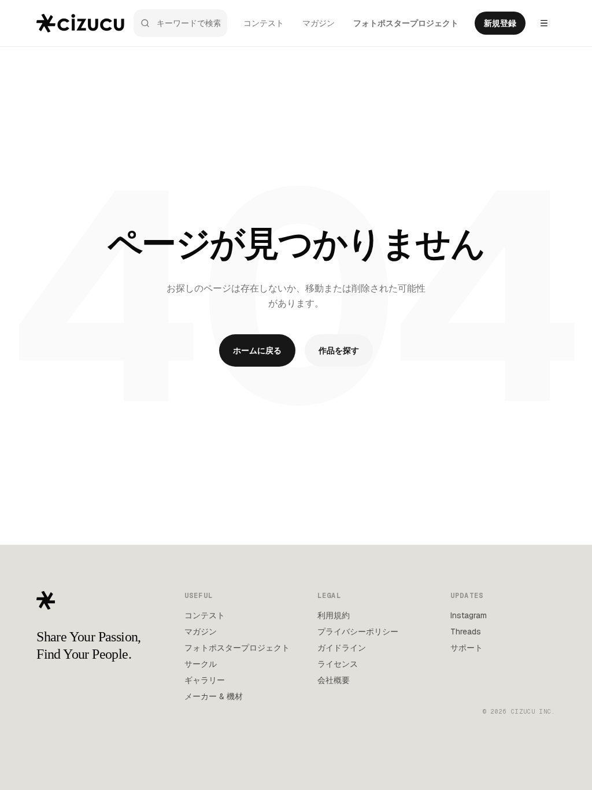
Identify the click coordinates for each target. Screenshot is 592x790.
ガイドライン (341, 648)
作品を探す (339, 350)
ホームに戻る (257, 350)
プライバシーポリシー (357, 631)
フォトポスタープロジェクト (405, 23)
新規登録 (500, 23)
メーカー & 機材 (213, 696)
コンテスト (263, 23)
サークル (200, 664)
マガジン (318, 23)
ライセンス (337, 664)
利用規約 (333, 615)
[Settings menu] (544, 23)
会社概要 (333, 680)
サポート (466, 648)
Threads (465, 631)
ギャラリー (204, 680)
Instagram (468, 615)
